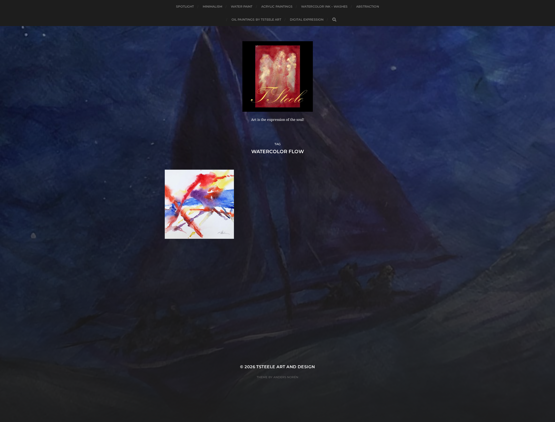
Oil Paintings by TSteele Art (256, 19)
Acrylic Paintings (276, 6)
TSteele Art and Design (285, 366)
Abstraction (367, 6)
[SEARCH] (334, 20)
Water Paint (242, 6)
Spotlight (185, 6)
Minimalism (212, 6)
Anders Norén (285, 377)
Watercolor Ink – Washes (324, 6)
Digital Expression (307, 19)
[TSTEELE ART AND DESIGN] (277, 76)
